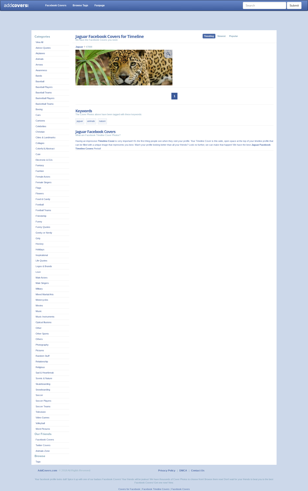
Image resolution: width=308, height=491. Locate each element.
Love (38, 272)
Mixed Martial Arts (45, 294)
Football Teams (43, 210)
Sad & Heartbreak (45, 372)
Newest (221, 36)
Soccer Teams (43, 406)
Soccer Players (43, 401)
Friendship (41, 216)
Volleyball (40, 423)
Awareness (41, 70)
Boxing (39, 109)
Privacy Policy (166, 470)
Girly (38, 238)
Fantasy (40, 165)
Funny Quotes (43, 227)
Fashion (40, 171)
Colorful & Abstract (45, 148)
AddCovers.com (47, 470)
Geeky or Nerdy (44, 232)
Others (39, 339)
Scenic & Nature (44, 378)
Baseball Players (44, 87)
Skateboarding (43, 384)
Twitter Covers (43, 445)
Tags (38, 461)
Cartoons (40, 120)
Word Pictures (43, 429)
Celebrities (41, 126)
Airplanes (40, 53)
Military (39, 288)
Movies (39, 305)
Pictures (40, 350)
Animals (40, 59)
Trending (209, 36)
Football (40, 204)
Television (41, 412)
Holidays (40, 249)
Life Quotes (41, 260)
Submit (294, 5)
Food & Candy (43, 199)
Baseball (40, 81)
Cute (38, 154)
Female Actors (43, 176)
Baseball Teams (44, 92)
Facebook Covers (55, 5)
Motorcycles (42, 300)
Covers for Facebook (129, 489)
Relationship (42, 361)
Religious (40, 367)
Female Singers (44, 182)
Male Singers (42, 283)
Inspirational (42, 255)
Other (38, 328)
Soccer (39, 395)
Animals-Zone (43, 451)
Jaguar (79, 47)
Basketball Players (45, 98)
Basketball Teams (45, 104)
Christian (40, 132)
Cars (38, 115)
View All (39, 42)
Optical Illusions (44, 322)
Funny (39, 221)
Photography (42, 344)
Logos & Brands (44, 266)
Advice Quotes (43, 48)
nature (102, 121)
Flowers (40, 193)
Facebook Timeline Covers (156, 489)
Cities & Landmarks (46, 137)
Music (39, 311)
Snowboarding (43, 389)
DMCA (183, 470)
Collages (40, 143)
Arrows (39, 64)
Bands (39, 75)
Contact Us (197, 470)
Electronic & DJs (44, 160)
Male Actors (42, 277)
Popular (233, 36)
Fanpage (99, 5)
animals (91, 121)
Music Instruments (45, 316)
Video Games (42, 417)
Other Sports (42, 333)
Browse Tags (80, 5)
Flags (38, 188)
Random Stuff (42, 356)
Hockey (40, 244)
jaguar (80, 121)
